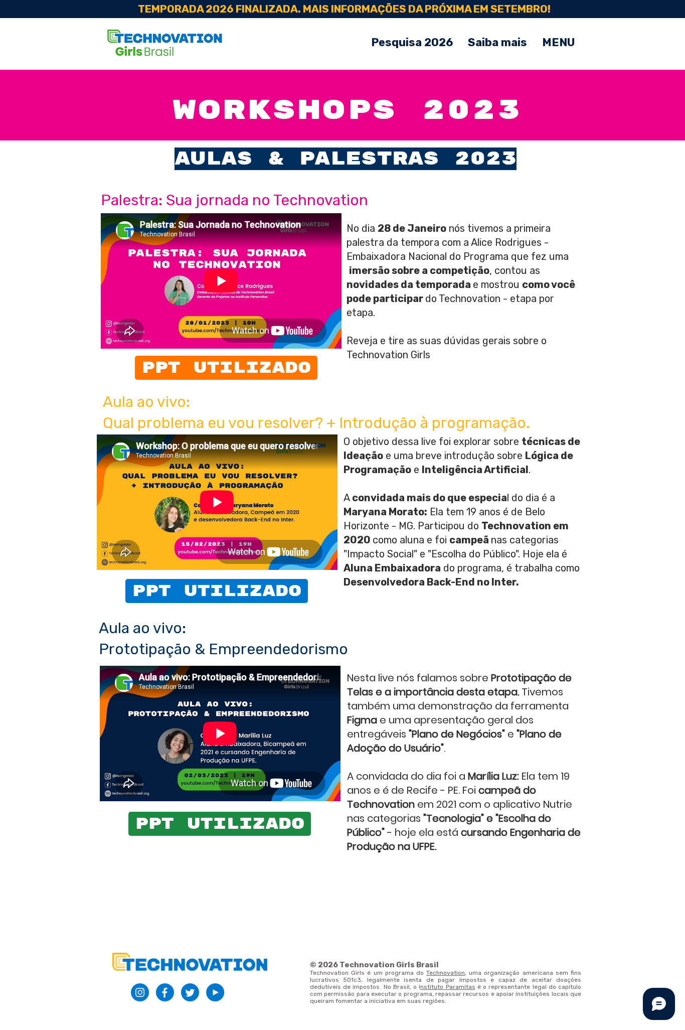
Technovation (445, 972)
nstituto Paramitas (447, 986)
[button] (558, 42)
